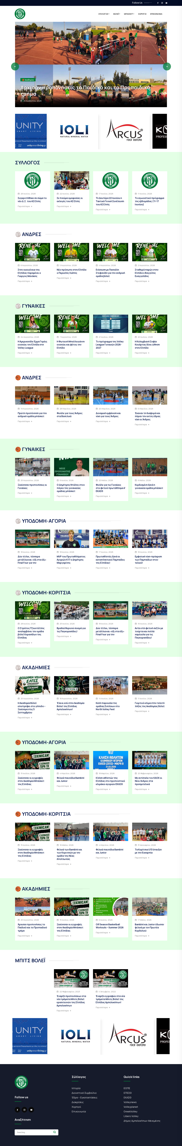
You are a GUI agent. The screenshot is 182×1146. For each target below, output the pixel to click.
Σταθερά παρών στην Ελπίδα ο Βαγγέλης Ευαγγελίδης (146, 273)
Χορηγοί (76, 1106)
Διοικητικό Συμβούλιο (84, 1092)
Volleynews (130, 1102)
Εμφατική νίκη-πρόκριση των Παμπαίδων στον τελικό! (148, 559)
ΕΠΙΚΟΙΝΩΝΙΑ (156, 14)
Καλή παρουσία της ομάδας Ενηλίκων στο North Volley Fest (108, 706)
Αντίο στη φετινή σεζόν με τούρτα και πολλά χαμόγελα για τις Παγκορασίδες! (149, 633)
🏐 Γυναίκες (27, 80)
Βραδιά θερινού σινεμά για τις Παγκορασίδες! (71, 630)
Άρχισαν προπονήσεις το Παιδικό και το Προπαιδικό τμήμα (32, 927)
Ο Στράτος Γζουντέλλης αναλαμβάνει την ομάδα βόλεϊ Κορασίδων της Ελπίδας (31, 633)
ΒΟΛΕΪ (116, 14)
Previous (15, 66)
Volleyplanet (131, 1106)
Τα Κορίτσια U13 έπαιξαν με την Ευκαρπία (148, 851)
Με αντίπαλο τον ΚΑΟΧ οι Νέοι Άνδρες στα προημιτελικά (148, 781)
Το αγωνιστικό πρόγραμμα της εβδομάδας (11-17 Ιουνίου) (149, 201)
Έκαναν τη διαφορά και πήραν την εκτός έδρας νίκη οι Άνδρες (147, 416)
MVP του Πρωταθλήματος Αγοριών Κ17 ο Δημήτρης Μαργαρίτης (71, 559)
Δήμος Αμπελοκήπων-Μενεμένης (142, 1120)
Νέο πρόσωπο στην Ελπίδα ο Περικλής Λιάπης (71, 271)
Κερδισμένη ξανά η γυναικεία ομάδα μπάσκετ (149, 486)
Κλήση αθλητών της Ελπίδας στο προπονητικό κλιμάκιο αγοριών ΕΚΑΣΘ (110, 781)
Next (167, 66)
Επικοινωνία (79, 1111)
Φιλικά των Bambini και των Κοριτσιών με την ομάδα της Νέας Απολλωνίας (69, 854)
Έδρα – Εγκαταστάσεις (84, 1097)
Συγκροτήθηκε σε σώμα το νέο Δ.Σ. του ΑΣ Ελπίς (32, 200)
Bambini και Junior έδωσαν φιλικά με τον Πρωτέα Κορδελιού (149, 927)
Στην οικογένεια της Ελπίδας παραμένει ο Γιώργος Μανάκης (29, 273)
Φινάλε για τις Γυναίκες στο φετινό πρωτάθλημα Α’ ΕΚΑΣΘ (111, 488)
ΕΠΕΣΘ (128, 1092)
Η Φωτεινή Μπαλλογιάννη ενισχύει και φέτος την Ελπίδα (71, 344)
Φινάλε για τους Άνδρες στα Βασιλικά (69, 415)
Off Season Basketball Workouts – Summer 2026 (110, 926)
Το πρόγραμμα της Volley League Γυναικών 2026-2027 (110, 344)
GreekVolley (130, 1111)
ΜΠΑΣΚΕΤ (128, 14)
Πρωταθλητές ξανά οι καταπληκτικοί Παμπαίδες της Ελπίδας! (110, 559)
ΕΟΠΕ (127, 1088)
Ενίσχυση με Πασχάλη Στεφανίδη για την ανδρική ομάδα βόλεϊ (110, 273)
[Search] (54, 1132)
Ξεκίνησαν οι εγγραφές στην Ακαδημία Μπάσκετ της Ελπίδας (31, 781)
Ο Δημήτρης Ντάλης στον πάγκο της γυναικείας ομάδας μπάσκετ (71, 488)
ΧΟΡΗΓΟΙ (142, 14)
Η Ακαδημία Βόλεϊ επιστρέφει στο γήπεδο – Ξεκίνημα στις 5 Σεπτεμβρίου (31, 708)
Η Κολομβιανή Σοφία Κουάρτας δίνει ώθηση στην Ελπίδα (147, 344)
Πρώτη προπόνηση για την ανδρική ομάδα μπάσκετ (32, 415)
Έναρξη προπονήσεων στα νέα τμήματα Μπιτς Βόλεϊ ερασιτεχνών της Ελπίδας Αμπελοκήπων (71, 1001)
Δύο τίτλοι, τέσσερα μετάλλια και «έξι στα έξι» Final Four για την (32, 559)
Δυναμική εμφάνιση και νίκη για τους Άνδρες (108, 415)
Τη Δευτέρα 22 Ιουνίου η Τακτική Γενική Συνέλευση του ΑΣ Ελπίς (110, 201)
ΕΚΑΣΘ (127, 1097)
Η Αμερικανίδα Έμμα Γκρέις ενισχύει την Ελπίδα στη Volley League (85, 90)
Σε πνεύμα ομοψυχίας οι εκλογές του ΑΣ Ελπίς (70, 200)
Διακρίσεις (78, 1102)
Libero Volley (131, 1116)
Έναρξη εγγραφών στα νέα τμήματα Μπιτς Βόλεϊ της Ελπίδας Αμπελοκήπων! (110, 999)
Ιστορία (76, 1088)
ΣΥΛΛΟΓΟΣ (103, 14)
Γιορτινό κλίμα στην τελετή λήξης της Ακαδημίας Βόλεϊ (150, 705)
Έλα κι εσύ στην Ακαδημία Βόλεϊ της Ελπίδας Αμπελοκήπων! (70, 706)
